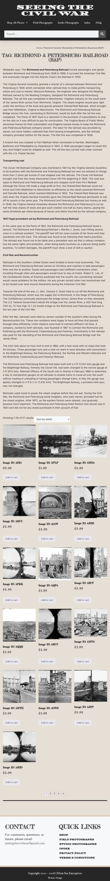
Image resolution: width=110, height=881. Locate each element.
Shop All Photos (15, 22)
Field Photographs (43, 22)
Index (87, 22)
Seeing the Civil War (55, 10)
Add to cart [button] (11, 477)
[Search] (102, 34)
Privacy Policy (72, 853)
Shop (63, 834)
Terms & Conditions (77, 857)
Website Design (55, 877)
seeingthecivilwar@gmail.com (25, 843)
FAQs (99, 22)
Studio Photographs (68, 22)
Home (39, 47)
